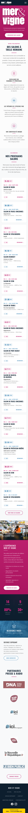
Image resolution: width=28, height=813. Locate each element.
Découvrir (20, 197)
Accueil (9, 792)
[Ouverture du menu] (25, 3)
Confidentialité (20, 800)
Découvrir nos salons (14, 35)
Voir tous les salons (14, 513)
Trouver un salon (11, 588)
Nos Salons (17, 792)
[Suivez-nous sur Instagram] (16, 804)
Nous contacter (11, 658)
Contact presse (14, 776)
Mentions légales (8, 800)
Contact (20, 796)
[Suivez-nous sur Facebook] (12, 804)
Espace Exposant (10, 796)
